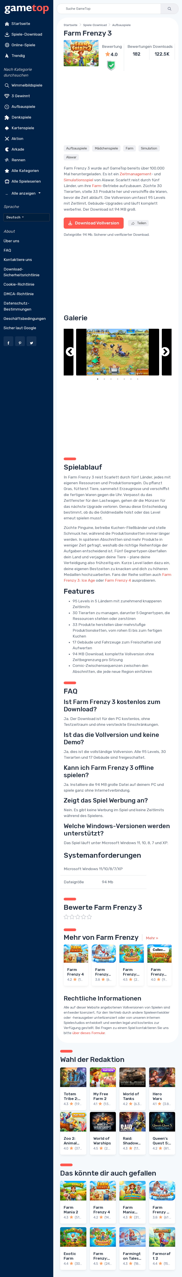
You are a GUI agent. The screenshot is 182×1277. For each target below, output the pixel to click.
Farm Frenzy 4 (118, 580)
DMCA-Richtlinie (19, 294)
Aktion (17, 138)
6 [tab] (131, 379)
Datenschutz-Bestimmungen (17, 306)
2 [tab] (104, 379)
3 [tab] (111, 379)
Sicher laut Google (20, 328)
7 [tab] (137, 379)
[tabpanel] (117, 352)
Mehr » (152, 938)
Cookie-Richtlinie (19, 284)
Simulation (149, 148)
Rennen (18, 159)
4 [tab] (117, 379)
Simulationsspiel (78, 180)
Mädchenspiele (106, 148)
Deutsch (13, 217)
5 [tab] (124, 379)
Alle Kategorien (25, 170)
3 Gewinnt (20, 95)
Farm (129, 148)
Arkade (17, 149)
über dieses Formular (88, 1033)
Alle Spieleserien (26, 181)
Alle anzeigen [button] (21, 193)
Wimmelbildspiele (26, 85)
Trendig (18, 55)
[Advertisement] (118, 107)
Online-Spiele (23, 45)
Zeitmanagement (135, 174)
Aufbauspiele (23, 106)
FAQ (7, 250)
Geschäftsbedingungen (25, 318)
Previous (70, 352)
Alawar (71, 157)
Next (165, 352)
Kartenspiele (22, 127)
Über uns (11, 241)
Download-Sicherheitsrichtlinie (22, 272)
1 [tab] (97, 379)
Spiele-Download (26, 34)
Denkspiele (21, 117)
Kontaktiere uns (18, 259)
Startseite (20, 23)
